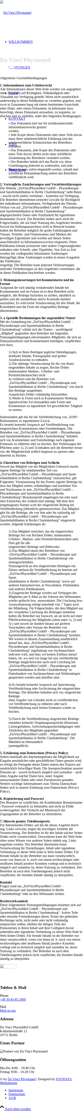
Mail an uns (8, 1010)
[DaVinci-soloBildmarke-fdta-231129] (8, 967)
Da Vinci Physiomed (22, 1079)
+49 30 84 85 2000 (13, 999)
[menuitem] (46, 1090)
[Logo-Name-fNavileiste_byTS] (15, 13)
